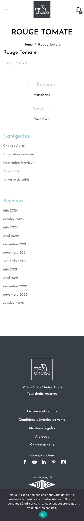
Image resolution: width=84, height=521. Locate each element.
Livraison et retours (42, 411)
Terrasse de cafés (16, 179)
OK (43, 514)
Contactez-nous (42, 445)
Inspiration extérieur (18, 154)
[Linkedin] (44, 462)
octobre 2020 (13, 303)
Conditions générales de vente (42, 420)
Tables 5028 (12, 171)
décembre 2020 (15, 286)
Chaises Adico (14, 146)
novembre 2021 (14, 252)
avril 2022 (11, 236)
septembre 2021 (15, 261)
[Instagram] (63, 462)
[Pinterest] (54, 462)
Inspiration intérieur (18, 162)
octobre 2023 (13, 219)
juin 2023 (10, 227)
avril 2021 (10, 278)
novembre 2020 (15, 294)
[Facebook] (25, 462)
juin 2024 (10, 210)
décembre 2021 (14, 244)
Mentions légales (42, 428)
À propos (42, 436)
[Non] (78, 505)
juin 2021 (10, 269)
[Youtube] (34, 462)
